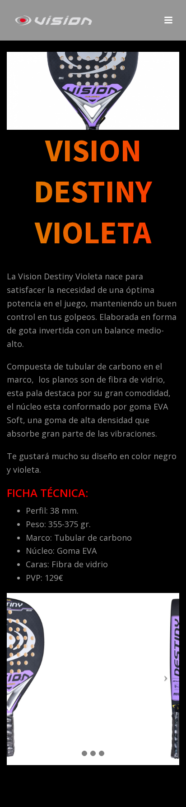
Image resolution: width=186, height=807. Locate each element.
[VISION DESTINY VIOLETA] (93, 89)
